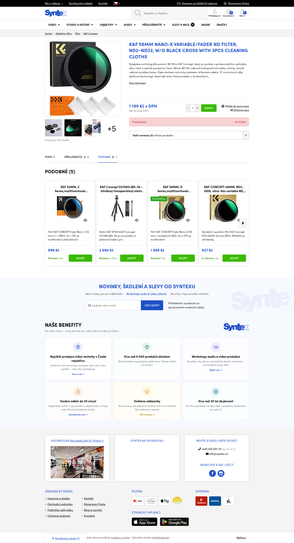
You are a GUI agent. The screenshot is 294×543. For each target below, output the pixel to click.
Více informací (137, 83)
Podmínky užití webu (60, 510)
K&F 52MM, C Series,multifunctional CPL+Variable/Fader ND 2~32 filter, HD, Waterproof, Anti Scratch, (70, 189)
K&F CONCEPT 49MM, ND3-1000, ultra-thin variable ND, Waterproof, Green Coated (224, 189)
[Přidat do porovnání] (85, 220)
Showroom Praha (94, 504)
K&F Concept (91, 33)
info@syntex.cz (218, 454)
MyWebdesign (160, 537)
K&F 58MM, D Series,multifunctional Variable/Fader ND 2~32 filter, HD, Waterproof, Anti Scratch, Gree (173, 189)
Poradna (89, 516)
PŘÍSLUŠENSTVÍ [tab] (74, 157)
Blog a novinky (93, 510)
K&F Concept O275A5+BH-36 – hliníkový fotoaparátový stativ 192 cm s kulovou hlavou (121, 189)
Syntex (48, 33)
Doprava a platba (58, 498)
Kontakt (103, 3)
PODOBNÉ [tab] (106, 157)
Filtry (77, 33)
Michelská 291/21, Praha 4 (86, 441)
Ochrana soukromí (58, 516)
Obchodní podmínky (60, 504)
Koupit (209, 108)
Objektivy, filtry (64, 33)
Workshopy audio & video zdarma (146, 294)
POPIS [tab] (48, 157)
